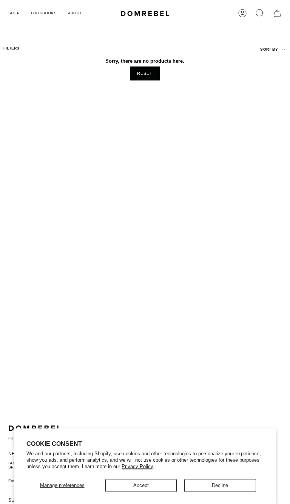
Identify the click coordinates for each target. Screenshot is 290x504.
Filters (11, 48)
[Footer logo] (34, 428)
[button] (14, 13)
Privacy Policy (137, 466)
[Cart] (277, 13)
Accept (141, 485)
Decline (220, 485)
